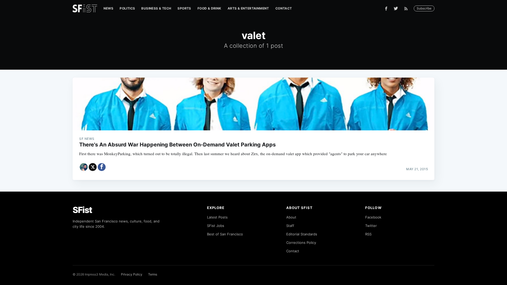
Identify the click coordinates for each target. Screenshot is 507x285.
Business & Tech (156, 8)
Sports (184, 8)
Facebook (373, 217)
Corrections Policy (301, 242)
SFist (82, 210)
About (291, 217)
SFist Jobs (215, 226)
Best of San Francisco (225, 234)
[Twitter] (396, 8)
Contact (283, 8)
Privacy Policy (131, 274)
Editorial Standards (301, 234)
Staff (290, 226)
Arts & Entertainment (248, 8)
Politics (127, 8)
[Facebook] (386, 8)
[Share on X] (92, 167)
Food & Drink (209, 8)
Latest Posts (217, 217)
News (109, 8)
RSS (368, 234)
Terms (152, 274)
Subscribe (424, 8)
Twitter (371, 226)
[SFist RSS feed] (407, 8)
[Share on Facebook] (101, 167)
